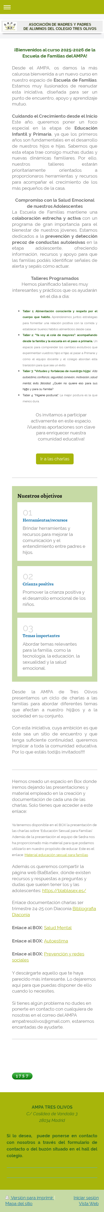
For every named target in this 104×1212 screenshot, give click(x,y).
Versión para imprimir (32, 1197)
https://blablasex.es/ (64, 890)
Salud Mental (58, 927)
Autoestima (56, 941)
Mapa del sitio (19, 1203)
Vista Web (89, 1203)
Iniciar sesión (86, 1197)
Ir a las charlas (54, 458)
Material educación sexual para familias (56, 855)
